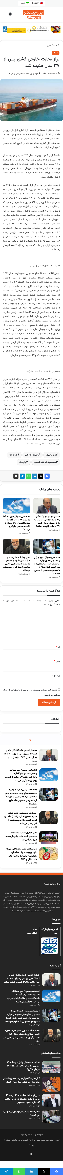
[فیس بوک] (47, 476)
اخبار (49, 45)
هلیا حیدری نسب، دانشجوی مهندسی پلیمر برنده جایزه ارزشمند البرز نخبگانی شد (21, 836)
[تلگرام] (22, 476)
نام (58, 647)
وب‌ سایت (56, 675)
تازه (30, 739)
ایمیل (57, 661)
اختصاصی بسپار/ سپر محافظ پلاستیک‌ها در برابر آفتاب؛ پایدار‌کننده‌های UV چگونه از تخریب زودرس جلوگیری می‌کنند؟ (16, 523)
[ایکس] (40, 476)
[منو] (4, 15)
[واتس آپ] (28, 476)
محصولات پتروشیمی (45, 462)
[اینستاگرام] (32, 1154)
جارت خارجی (31, 455)
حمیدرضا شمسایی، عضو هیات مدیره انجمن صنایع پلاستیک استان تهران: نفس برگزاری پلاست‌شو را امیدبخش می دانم (16, 564)
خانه (55, 45)
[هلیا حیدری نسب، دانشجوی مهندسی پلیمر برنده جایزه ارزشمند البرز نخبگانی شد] (48, 837)
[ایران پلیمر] (31, 14)
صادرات (13, 455)
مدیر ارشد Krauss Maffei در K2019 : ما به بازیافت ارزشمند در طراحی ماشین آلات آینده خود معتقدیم (21, 1099)
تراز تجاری (51, 455)
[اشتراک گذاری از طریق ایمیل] (15, 476)
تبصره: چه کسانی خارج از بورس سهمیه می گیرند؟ (21, 1113)
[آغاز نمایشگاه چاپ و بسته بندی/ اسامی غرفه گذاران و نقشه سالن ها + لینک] (51, 1084)
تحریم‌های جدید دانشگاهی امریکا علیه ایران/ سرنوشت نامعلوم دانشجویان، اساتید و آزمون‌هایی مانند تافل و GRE (21, 854)
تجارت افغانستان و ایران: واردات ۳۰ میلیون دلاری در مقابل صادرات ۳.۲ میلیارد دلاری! (23, 1066)
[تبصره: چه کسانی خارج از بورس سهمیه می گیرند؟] (51, 1116)
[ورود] (10, 15)
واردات (22, 462)
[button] (14, 30)
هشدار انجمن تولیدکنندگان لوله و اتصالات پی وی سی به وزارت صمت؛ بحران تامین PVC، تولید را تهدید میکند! (47, 521)
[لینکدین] (34, 476)
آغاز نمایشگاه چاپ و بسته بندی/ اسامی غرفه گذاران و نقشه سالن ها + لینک (21, 1080)
